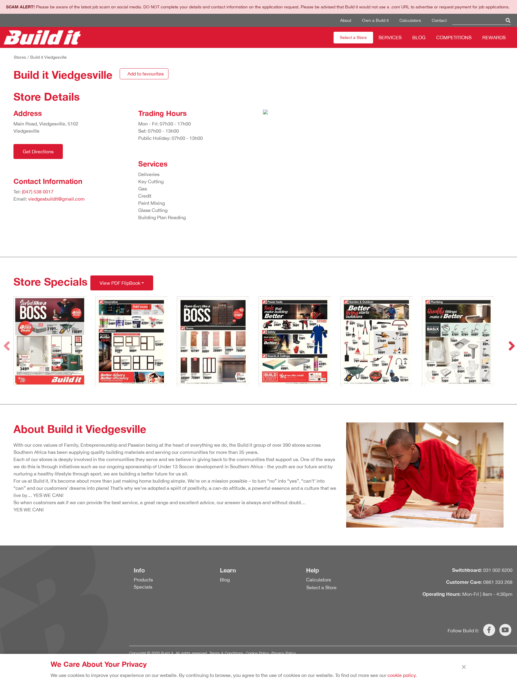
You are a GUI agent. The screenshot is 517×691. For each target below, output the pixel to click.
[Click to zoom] (54, 341)
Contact (439, 20)
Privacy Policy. (284, 653)
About (345, 20)
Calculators (410, 20)
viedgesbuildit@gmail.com (56, 198)
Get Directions (38, 151)
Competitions (454, 37)
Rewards (494, 37)
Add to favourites (145, 73)
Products (143, 579)
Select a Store (353, 37)
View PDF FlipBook (120, 283)
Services (390, 37)
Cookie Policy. (258, 653)
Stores (20, 57)
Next (511, 341)
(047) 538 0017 (38, 191)
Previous (6, 341)
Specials (143, 587)
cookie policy (401, 675)
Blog (418, 37)
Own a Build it (375, 20)
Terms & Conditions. (226, 653)
